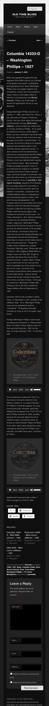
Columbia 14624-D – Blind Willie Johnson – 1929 (14, 535)
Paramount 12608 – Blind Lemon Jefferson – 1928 (32, 535)
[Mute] (31, 389)
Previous (11, 40)
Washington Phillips (14, 572)
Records (28, 564)
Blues (19, 567)
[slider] (37, 389)
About (18, 26)
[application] (24, 389)
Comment (16, 607)
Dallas (32, 567)
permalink (32, 574)
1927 (14, 567)
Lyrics (35, 26)
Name (16, 640)
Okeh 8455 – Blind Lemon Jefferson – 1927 (15, 550)
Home (9, 26)
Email (16, 653)
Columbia (26, 567)
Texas (22, 569)
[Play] (10, 389)
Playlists (10, 32)
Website (15, 666)
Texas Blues (30, 569)
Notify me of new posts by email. (25, 682)
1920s (9, 567)
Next (39, 40)
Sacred (16, 569)
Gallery (26, 26)
